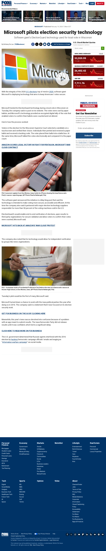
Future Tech (5, 497)
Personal (93, 446)
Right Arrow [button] (102, 16)
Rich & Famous (77, 449)
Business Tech (6, 492)
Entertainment (77, 446)
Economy (33, 3)
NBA (20, 487)
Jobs (74, 487)
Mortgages (5, 448)
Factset (14, 540)
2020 (51, 92)
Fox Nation (75, 516)
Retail (39, 469)
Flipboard (83, 534)
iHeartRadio (102, 534)
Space (4, 502)
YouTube (79, 534)
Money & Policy (24, 451)
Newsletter (94, 534)
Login (92, 3)
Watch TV (100, 3)
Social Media (6, 487)
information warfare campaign (14, 342)
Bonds (39, 459)
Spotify (98, 534)
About (74, 481)
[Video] (37, 68)
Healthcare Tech (7, 494)
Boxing (21, 494)
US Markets (41, 449)
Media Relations (77, 497)
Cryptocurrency (42, 451)
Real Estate (71, 3)
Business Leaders (42, 464)
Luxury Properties (95, 451)
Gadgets (4, 489)
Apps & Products (77, 521)
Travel (74, 451)
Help (54, 533)
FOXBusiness (19, 44)
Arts (73, 461)
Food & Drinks (76, 459)
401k (3, 463)
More (87, 3)
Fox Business (7, 3)
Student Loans (6, 451)
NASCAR (22, 492)
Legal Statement (54, 540)
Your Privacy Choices (44, 533)
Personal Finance (20, 3)
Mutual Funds (41, 474)
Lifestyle (61, 3)
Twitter (37, 44)
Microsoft (39, 26)
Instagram (75, 534)
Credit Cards (6, 453)
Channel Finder (77, 484)
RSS (91, 534)
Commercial (94, 449)
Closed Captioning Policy (18, 536)
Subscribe (88, 135)
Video (57, 481)
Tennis (21, 502)
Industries (40, 466)
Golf (20, 499)
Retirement (5, 466)
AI (2, 499)
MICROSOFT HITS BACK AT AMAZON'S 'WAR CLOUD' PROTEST (28, 225)
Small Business (24, 454)
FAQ (73, 494)
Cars (73, 454)
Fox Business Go (77, 519)
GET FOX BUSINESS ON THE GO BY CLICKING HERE (23, 313)
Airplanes (75, 456)
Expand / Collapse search (87, 3)
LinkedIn (87, 534)
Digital (4, 484)
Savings (4, 458)
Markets (43, 3)
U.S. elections (31, 92)
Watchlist (52, 3)
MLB (20, 489)
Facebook (33, 44)
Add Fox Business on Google (62, 44)
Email (48, 44)
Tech (80, 3)
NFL (20, 484)
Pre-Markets (41, 471)
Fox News (75, 514)
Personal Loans (7, 456)
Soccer (21, 497)
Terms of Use (93, 142)
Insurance (5, 461)
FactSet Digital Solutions (41, 540)
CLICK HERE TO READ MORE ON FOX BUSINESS (22, 331)
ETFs (38, 461)
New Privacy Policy (26, 533)
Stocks (39, 446)
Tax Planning (6, 468)
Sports (22, 481)
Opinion (40, 481)
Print (44, 44)
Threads (40, 44)
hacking (14, 339)
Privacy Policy (83, 142)
